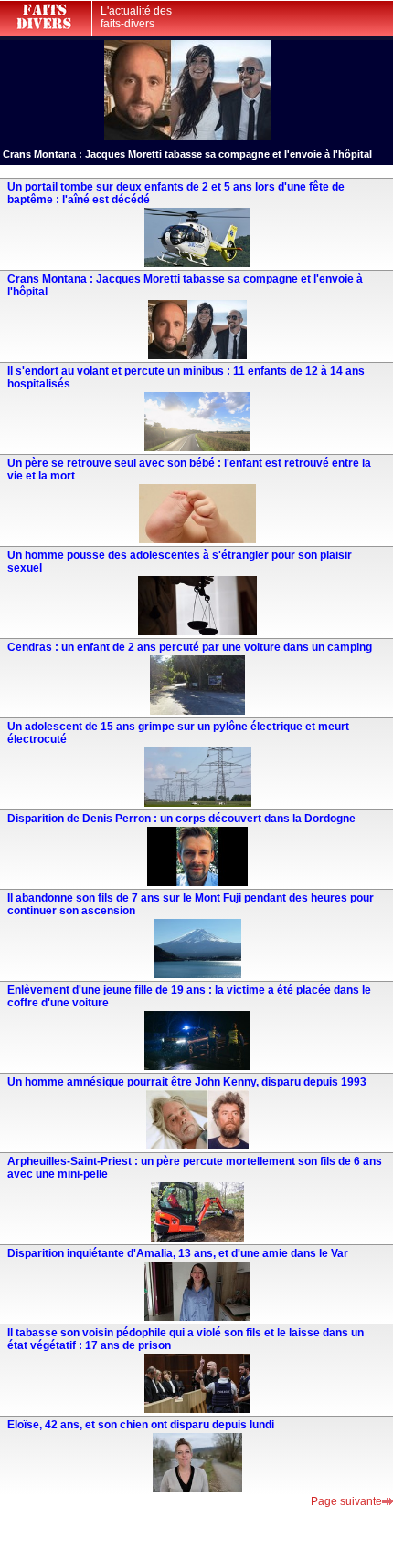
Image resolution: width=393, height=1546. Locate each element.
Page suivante (346, 1501)
